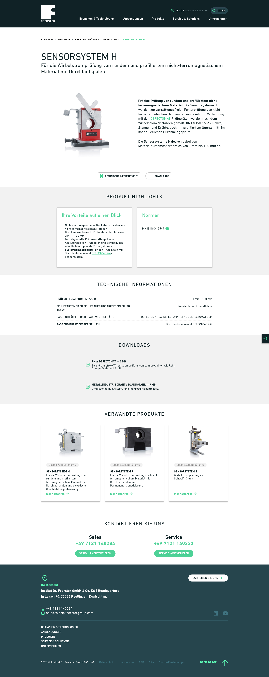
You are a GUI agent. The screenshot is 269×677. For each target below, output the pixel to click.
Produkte (48, 637)
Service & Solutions (55, 641)
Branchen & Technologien (59, 627)
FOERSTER (47, 39)
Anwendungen (51, 632)
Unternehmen (51, 646)
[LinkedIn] (216, 613)
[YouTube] (225, 613)
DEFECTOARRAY (101, 253)
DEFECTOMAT (160, 119)
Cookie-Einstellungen (172, 662)
